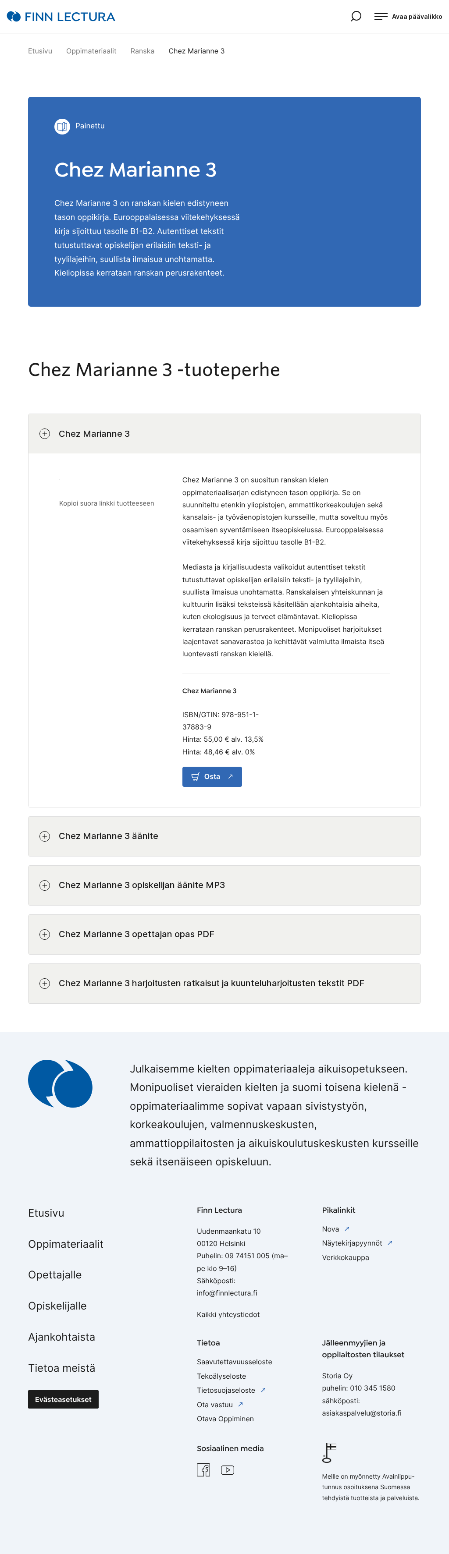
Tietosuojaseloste (227, 1390)
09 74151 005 (247, 1255)
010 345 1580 (373, 1388)
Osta (212, 776)
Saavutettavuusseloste (234, 1361)
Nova (331, 1229)
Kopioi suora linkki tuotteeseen (106, 503)
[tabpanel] (224, 709)
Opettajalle (55, 1274)
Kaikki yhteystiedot (228, 1314)
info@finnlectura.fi (227, 1293)
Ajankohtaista (61, 1337)
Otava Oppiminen (225, 1418)
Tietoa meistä (62, 1368)
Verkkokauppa (345, 1257)
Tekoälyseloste (221, 1376)
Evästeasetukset (63, 1399)
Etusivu (46, 1213)
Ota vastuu (216, 1404)
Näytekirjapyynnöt (353, 1243)
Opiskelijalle (57, 1305)
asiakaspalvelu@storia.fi (362, 1413)
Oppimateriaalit (65, 1244)
